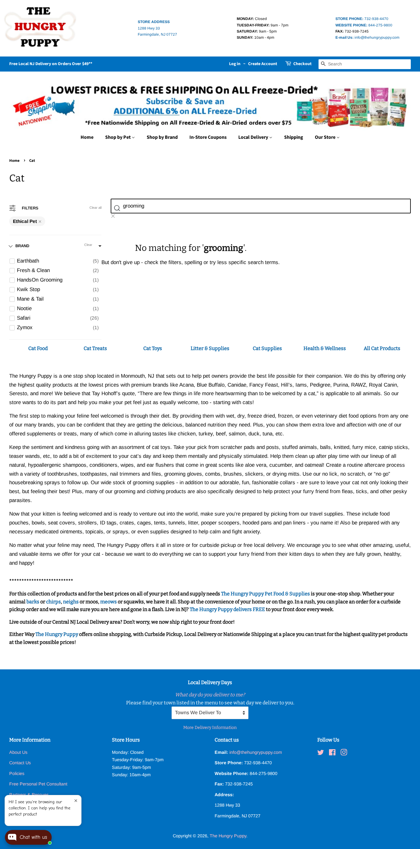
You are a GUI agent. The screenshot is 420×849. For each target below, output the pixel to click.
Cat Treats (95, 348)
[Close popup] (75, 800)
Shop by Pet (118, 137)
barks (33, 602)
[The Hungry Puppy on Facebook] (332, 753)
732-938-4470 (361, 19)
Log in (234, 64)
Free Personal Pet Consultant (38, 783)
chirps (53, 602)
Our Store (325, 137)
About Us (18, 752)
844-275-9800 (363, 25)
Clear (88, 245)
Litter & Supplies (210, 348)
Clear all (95, 207)
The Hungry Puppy (56, 634)
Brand (22, 245)
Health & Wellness (324, 348)
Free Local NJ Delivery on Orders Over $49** (50, 64)
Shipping (293, 137)
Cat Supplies (267, 348)
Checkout (302, 64)
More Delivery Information (210, 727)
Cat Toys (152, 348)
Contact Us (20, 762)
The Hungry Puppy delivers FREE (228, 609)
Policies (16, 773)
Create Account (262, 64)
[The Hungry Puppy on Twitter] (320, 753)
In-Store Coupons (208, 137)
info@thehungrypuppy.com (367, 37)
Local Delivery (253, 137)
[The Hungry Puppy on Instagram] (343, 753)
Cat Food (38, 348)
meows (108, 602)
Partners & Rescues (29, 794)
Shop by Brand (162, 137)
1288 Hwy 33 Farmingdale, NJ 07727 (157, 28)
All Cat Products (382, 348)
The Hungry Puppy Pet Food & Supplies (265, 594)
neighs (71, 602)
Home (87, 137)
